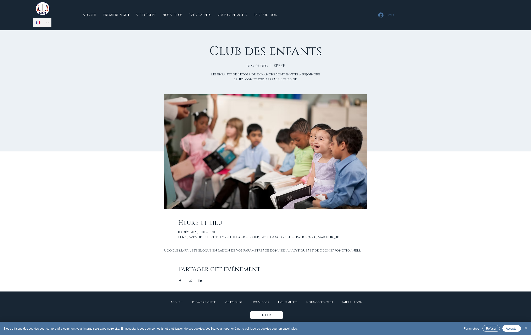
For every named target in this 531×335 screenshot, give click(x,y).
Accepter (512, 328)
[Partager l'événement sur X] (190, 280)
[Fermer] (526, 328)
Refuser (491, 328)
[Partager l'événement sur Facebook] (180, 280)
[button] (266, 315)
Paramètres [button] (471, 328)
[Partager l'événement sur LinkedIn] (200, 280)
